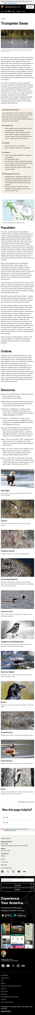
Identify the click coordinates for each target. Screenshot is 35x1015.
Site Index (5, 862)
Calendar (18, 11)
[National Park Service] (2, 6)
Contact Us (5, 853)
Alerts (7, 11)
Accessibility (4, 975)
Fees (23, 11)
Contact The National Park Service (11, 986)
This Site (17, 885)
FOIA (2, 980)
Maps (13, 11)
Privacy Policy (5, 978)
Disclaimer (4, 994)
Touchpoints (13, 830)
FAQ (3, 859)
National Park (13, 7)
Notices (3, 983)
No (7, 822)
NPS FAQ (3, 988)
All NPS (17, 890)
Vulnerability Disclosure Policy (10, 996)
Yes (7, 817)
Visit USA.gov (6, 1011)
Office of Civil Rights (7, 1002)
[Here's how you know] (17, 2)
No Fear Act (4, 991)
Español (4, 865)
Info (2, 11)
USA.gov (3, 999)
